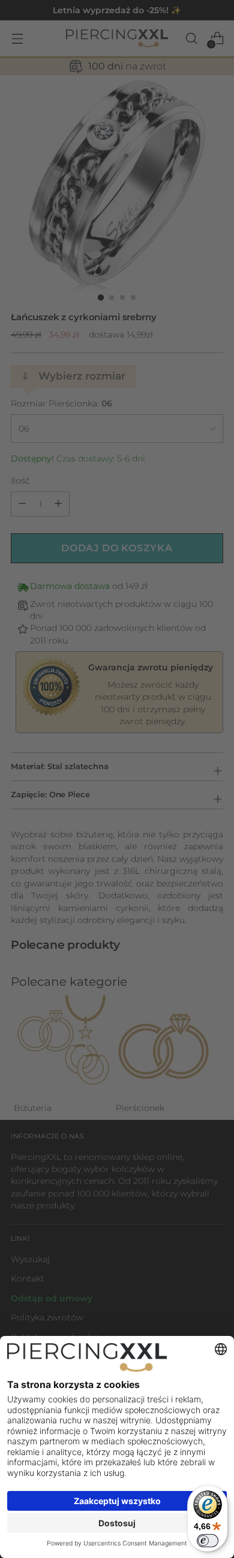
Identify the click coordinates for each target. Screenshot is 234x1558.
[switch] (207, 1540)
